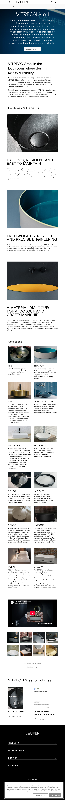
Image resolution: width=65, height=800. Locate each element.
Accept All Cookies (55, 795)
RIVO (11, 401)
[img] (19, 354)
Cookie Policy (54, 791)
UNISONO (39, 525)
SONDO (12, 525)
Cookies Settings (40, 795)
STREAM (38, 567)
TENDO (12, 491)
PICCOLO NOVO (43, 445)
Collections (31, 49)
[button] (55, 7)
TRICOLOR (39, 365)
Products (13, 743)
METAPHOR (14, 445)
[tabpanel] (32, 31)
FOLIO (11, 567)
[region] (34, 790)
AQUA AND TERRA (44, 401)
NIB (10, 365)
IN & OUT (39, 491)
